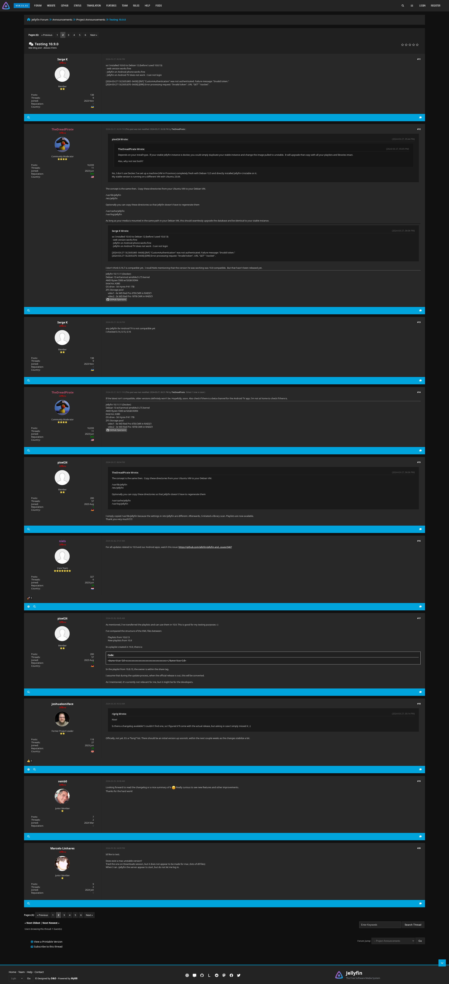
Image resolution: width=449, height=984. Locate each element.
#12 (419, 129)
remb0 (62, 781)
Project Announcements (90, 19)
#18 (419, 703)
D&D (53, 978)
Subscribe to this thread (48, 946)
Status (77, 5)
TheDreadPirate (178, 129)
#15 (419, 462)
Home (12, 972)
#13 (419, 322)
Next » (93, 35)
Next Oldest (33, 923)
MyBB (74, 978)
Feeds (159, 5)
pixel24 (62, 462)
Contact (39, 972)
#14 (419, 392)
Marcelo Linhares (62, 848)
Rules (136, 5)
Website (51, 5)
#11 (419, 59)
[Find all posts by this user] (28, 117)
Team (125, 5)
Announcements (62, 19)
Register (435, 5)
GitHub (64, 5)
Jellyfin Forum (40, 19)
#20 (419, 848)
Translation (94, 5)
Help (147, 5)
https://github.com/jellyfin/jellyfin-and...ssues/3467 (205, 547)
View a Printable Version (48, 941)
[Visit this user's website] (28, 606)
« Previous (46, 35)
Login (422, 5)
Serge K (62, 59)
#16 (419, 540)
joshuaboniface (62, 704)
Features (111, 5)
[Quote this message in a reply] (420, 117)
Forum (37, 5)
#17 (419, 618)
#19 (419, 781)
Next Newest (50, 923)
